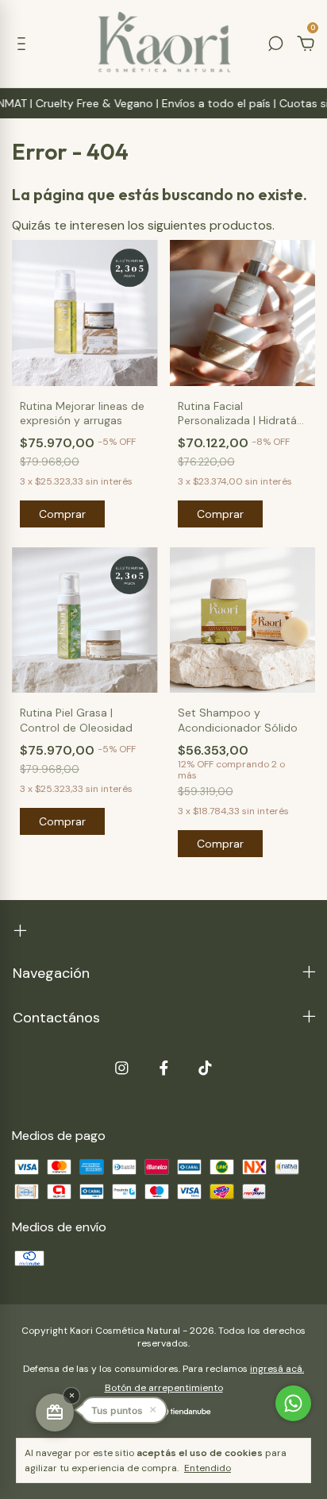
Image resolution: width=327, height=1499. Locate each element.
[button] (123, 1410)
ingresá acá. (277, 1368)
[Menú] (24, 44)
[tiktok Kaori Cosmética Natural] (205, 1068)
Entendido (207, 1468)
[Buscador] (275, 44)
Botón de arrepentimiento (164, 1387)
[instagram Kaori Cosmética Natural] (121, 1068)
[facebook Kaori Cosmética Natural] (163, 1068)
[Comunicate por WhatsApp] (293, 1403)
